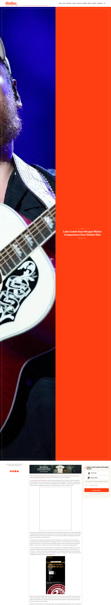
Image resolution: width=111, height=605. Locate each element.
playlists (79, 3)
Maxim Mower (82, 238)
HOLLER (7, 5)
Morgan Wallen (44, 476)
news (60, 3)
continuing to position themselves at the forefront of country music (63, 476)
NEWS (12, 5)
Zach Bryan (34, 534)
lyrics (89, 3)
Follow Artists (96, 490)
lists (64, 3)
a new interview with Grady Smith (39, 480)
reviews (84, 3)
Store (74, 3)
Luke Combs (35, 476)
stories (94, 3)
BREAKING (17, 5)
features (99, 3)
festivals (68, 3)
